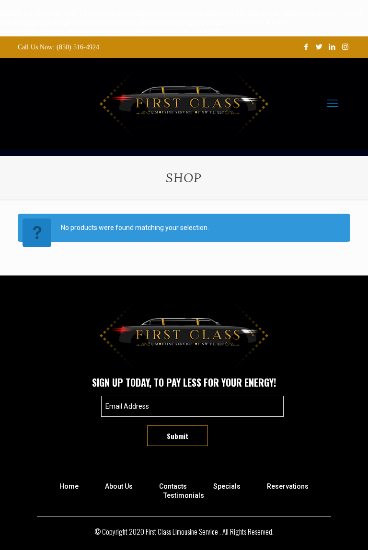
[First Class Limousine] (184, 103)
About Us (119, 486)
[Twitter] (319, 47)
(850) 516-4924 (78, 47)
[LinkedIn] (332, 47)
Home (69, 486)
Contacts (173, 486)
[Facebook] (306, 47)
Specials (227, 486)
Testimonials (183, 495)
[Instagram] (345, 47)
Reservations (288, 486)
